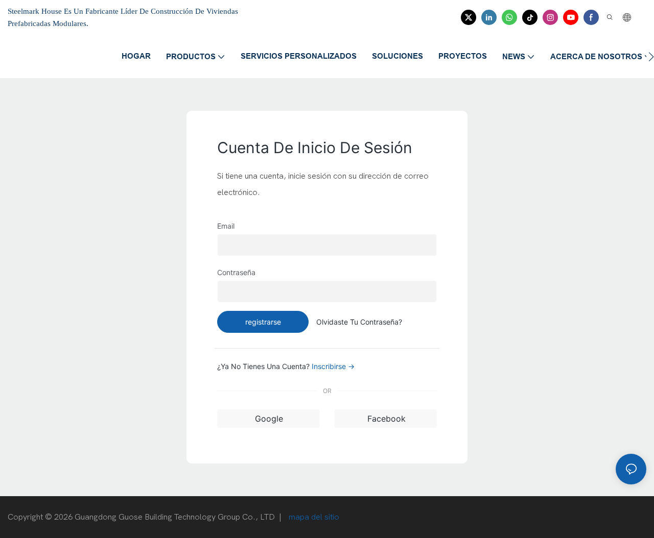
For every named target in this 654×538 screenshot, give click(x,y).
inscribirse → (333, 366)
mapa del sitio (313, 517)
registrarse (263, 321)
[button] (651, 56)
